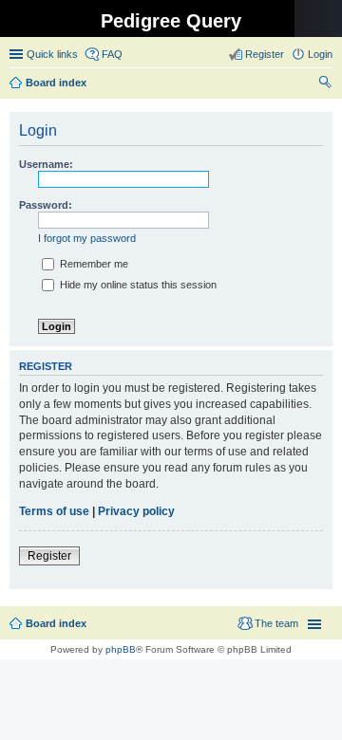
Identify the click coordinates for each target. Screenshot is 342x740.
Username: (46, 164)
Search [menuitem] (324, 84)
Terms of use (54, 511)
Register (49, 556)
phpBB (120, 649)
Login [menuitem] (320, 54)
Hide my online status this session (137, 284)
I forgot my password (87, 238)
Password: (45, 205)
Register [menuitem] (264, 54)
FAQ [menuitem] (112, 54)
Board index (56, 623)
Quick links (52, 54)
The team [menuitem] (276, 623)
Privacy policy (136, 511)
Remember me (92, 263)
